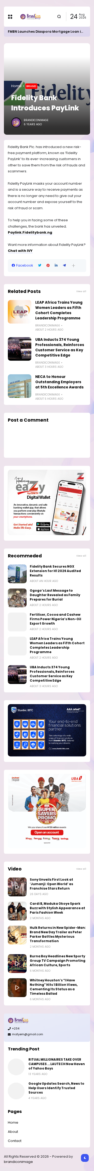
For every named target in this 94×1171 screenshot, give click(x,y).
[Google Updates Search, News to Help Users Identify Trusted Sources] (16, 1091)
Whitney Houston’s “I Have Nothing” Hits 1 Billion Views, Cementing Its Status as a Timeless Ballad (54, 987)
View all (81, 291)
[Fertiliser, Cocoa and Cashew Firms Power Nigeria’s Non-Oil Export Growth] (17, 622)
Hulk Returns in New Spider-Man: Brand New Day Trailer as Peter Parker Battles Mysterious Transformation (58, 934)
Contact (14, 1140)
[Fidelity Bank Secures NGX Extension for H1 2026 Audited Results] (17, 573)
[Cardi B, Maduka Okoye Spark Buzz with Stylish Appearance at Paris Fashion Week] (17, 911)
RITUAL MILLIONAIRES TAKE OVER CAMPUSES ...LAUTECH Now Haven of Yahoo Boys (56, 1064)
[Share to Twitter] (39, 265)
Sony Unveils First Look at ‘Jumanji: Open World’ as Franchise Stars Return (51, 884)
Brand (31, 86)
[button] (73, 265)
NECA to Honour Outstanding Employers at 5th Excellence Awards (59, 382)
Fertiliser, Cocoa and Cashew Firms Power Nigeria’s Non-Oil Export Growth (55, 619)
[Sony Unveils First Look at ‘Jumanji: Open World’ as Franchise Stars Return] (17, 887)
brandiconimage (18, 1161)
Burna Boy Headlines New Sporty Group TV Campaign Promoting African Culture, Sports (57, 960)
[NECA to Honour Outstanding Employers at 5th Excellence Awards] (19, 386)
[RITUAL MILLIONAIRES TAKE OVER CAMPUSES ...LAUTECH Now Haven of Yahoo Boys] (16, 1067)
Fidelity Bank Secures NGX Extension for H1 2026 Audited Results (55, 571)
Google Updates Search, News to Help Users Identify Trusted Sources (56, 1088)
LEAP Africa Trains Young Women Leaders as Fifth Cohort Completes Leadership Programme (59, 310)
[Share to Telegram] (64, 265)
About (13, 1131)
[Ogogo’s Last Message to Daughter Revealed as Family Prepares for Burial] (17, 598)
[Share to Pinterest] (48, 265)
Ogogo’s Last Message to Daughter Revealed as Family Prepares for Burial (55, 595)
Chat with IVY (20, 250)
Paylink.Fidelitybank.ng (30, 232)
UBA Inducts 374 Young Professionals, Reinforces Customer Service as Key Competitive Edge (59, 347)
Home (16, 85)
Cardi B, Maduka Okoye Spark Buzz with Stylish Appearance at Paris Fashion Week (57, 908)
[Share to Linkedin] (56, 265)
